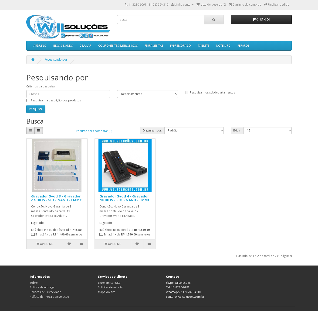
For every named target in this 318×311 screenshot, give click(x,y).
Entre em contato (109, 283)
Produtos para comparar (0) (93, 131)
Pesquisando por (55, 60)
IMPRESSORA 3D (180, 46)
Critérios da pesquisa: (40, 86)
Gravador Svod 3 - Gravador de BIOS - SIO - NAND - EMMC (56, 198)
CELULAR (85, 46)
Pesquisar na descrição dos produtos (56, 100)
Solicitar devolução (110, 287)
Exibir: (237, 130)
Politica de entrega (42, 287)
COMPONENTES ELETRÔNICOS (118, 46)
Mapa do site (106, 292)
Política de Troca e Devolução (49, 297)
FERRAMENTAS (154, 46)
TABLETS (203, 46)
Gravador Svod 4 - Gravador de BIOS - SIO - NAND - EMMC (124, 198)
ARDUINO (40, 46)
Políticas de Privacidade (45, 292)
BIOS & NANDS (63, 46)
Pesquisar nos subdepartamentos (212, 92)
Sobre (34, 283)
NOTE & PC (223, 46)
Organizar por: (152, 130)
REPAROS (243, 46)
